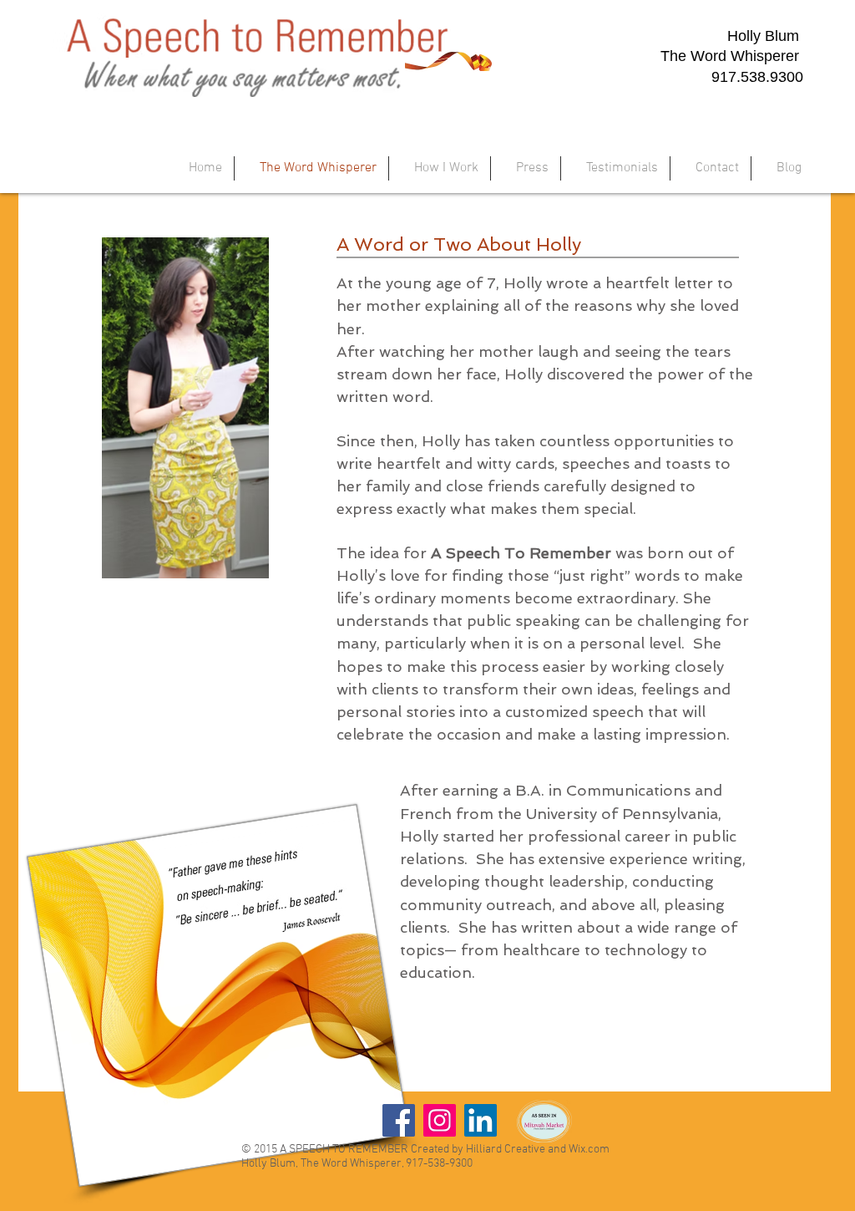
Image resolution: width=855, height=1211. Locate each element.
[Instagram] (439, 1120)
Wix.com (589, 1149)
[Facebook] (398, 1120)
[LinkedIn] (480, 1120)
